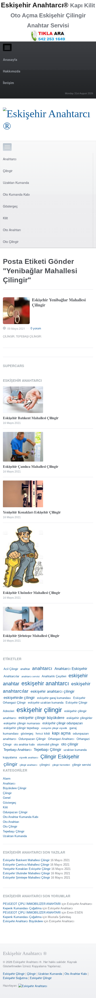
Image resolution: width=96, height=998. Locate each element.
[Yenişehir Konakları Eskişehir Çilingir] (48, 494)
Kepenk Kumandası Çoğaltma (22, 908)
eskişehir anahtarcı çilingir (53, 691)
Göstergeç (10, 206)
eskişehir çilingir (39, 709)
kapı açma (61, 733)
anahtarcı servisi (30, 676)
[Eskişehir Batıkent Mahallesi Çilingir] (48, 399)
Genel (6, 797)
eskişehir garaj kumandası (54, 698)
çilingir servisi (81, 764)
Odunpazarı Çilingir (32, 739)
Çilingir (8, 170)
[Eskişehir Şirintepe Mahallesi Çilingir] (48, 619)
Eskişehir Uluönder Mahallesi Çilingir (31, 592)
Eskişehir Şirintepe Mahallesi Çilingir (31, 635)
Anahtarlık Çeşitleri (54, 676)
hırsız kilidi (43, 733)
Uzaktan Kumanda (16, 182)
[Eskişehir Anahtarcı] (32, 985)
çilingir (10, 764)
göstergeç (27, 733)
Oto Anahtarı (12, 230)
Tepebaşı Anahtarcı (17, 750)
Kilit (5, 218)
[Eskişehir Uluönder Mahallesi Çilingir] (48, 557)
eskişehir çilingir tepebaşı (21, 728)
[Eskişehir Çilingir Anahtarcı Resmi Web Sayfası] (48, 118)
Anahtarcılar (11, 676)
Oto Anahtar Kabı (76, 973)
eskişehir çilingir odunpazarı (62, 723)
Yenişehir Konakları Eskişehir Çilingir (32, 512)
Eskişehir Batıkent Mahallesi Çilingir (30, 417)
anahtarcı (42, 668)
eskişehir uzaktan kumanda (45, 702)
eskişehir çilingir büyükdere (41, 717)
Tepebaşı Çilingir (28, 336)
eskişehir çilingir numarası (22, 723)
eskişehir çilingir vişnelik (54, 728)
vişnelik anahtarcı (28, 757)
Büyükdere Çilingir (14, 788)
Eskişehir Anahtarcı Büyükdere (23, 921)
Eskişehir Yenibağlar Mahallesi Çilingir (59, 302)
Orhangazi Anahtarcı (61, 739)
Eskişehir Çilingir (14, 973)
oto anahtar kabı (24, 744)
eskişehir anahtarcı (45, 683)
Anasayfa (10, 59)
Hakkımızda (11, 71)
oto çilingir (69, 744)
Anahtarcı (9, 159)
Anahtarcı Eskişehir (70, 668)
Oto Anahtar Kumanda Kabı (20, 817)
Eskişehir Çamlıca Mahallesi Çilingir (30, 466)
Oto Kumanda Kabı (16, 194)
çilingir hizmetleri (61, 765)
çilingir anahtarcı (28, 765)
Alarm (6, 778)
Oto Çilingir (11, 241)
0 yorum (36, 328)
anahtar (25, 669)
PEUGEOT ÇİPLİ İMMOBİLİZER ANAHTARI (32, 904)
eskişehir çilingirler (79, 718)
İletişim (8, 82)
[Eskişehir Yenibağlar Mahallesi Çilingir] (16, 310)
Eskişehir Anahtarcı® (34, 5)
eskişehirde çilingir (19, 697)
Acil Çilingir (11, 669)
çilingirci (45, 764)
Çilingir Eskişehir (59, 757)
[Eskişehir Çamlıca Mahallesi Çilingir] (48, 447)
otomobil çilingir (48, 744)
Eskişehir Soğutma (15, 978)
